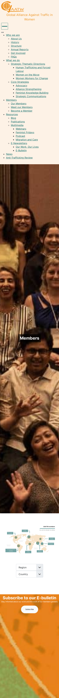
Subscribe (29, 609)
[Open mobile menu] (4, 26)
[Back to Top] (54, 692)
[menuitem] (13, 35)
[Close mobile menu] (2, 32)
